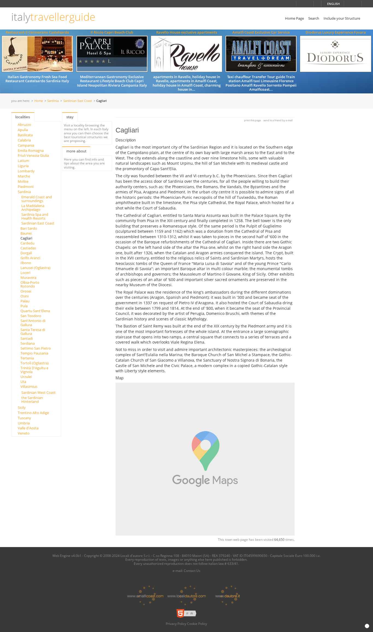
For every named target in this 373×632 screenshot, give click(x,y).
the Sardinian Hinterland (32, 399)
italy (53, 16)
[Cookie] (367, 626)
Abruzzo (24, 124)
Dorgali (26, 253)
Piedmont (26, 186)
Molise (23, 181)
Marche (24, 176)
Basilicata (25, 135)
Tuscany (24, 418)
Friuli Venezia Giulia (33, 155)
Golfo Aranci (30, 258)
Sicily (22, 407)
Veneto (23, 433)
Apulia (23, 130)
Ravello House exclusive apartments (186, 32)
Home (38, 100)
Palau (24, 301)
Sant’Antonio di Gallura (32, 322)
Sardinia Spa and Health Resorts (34, 216)
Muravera (28, 277)
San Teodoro (30, 316)
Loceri (25, 272)
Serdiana (27, 343)
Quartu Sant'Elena (35, 311)
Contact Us (192, 570)
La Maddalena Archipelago (32, 207)
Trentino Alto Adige (33, 413)
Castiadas (28, 248)
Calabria (24, 140)
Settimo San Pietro (35, 348)
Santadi (26, 338)
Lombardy (26, 171)
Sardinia (53, 100)
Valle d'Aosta (28, 428)
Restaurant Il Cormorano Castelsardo (37, 32)
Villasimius (28, 386)
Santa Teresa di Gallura (32, 331)
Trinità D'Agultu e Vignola (34, 370)
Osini (24, 296)
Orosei (25, 291)
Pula (24, 306)
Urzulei (26, 377)
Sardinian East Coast (77, 100)
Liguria (23, 166)
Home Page (294, 18)
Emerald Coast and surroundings (36, 199)
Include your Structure (342, 18)
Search (313, 18)
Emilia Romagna (31, 150)
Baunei (26, 233)
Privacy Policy (176, 623)
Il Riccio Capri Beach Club (112, 32)
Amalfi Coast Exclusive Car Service (261, 32)
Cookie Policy (197, 623)
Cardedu (27, 243)
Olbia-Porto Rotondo (29, 284)
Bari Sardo (28, 228)
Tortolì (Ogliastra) (34, 363)
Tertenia (27, 358)
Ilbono (25, 263)
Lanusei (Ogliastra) (35, 268)
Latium (23, 161)
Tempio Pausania (34, 353)
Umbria (24, 423)
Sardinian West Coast (38, 392)
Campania (26, 145)
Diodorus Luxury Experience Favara (336, 32)
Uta (23, 381)
